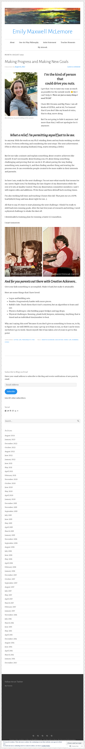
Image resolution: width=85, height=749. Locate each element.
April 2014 (9, 651)
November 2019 (11, 507)
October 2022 (10, 447)
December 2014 (11, 639)
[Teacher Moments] (47, 735)
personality (26, 339)
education (59, 339)
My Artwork (42, 47)
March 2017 (9, 603)
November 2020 (11, 479)
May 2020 (9, 491)
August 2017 (9, 587)
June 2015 (8, 627)
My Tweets (8, 686)
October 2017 (10, 579)
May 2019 (8, 523)
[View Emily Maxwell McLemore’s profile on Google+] (18, 411)
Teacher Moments (68, 42)
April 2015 (9, 635)
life (20, 339)
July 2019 (8, 515)
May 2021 (8, 467)
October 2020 (10, 483)
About (12, 42)
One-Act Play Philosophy (29, 42)
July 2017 (8, 591)
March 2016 (9, 623)
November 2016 (11, 615)
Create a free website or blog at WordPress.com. (25, 740)
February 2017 (10, 607)
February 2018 (10, 567)
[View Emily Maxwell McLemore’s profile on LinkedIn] (15, 411)
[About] (33, 735)
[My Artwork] (51, 735)
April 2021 (9, 471)
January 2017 (10, 611)
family (66, 339)
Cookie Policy (45, 746)
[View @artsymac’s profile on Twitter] (8, 411)
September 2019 (11, 511)
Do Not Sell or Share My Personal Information (59, 740)
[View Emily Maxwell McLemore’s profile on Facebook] (5, 411)
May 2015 (8, 631)
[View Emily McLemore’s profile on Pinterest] (13, 411)
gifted (16, 339)
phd (33, 339)
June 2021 (8, 463)
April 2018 (9, 563)
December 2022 (11, 444)
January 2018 (10, 571)
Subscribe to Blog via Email (16, 372)
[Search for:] (42, 421)
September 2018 (11, 543)
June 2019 (8, 519)
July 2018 (8, 551)
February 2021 (10, 475)
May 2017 (8, 595)
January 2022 (10, 459)
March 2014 (9, 655)
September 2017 (11, 583)
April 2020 (9, 495)
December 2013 (11, 663)
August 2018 (10, 547)
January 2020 (10, 499)
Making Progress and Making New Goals (36, 62)
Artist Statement (49, 42)
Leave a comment (73, 67)
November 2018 (11, 539)
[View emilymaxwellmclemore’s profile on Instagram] (10, 411)
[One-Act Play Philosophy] (37, 735)
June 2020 (9, 487)
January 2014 (10, 659)
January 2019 (10, 535)
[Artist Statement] (42, 735)
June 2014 (8, 647)
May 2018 (8, 559)
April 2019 (9, 527)
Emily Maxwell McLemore (42, 31)
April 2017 (9, 599)
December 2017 (11, 575)
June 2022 (9, 455)
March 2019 (9, 531)
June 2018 (8, 555)
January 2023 (10, 440)
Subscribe (11, 392)
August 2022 (10, 452)
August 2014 (9, 643)
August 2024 (10, 436)
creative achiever (48, 339)
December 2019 (11, 503)
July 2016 (8, 619)
